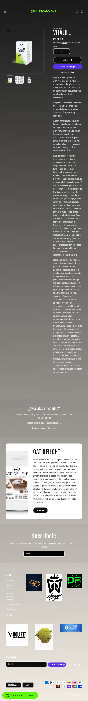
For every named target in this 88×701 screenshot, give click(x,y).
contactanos (10, 580)
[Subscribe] (61, 554)
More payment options (67, 72)
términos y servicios (13, 605)
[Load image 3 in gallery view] (29, 80)
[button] (4, 11)
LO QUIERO (40, 510)
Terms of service (57, 693)
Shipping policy (69, 693)
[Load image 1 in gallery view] (10, 80)
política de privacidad (9, 587)
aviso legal (9, 615)
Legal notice (79, 693)
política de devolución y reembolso (10, 596)
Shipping (64, 42)
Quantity (55, 46)
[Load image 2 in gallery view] (19, 80)
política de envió (11, 610)
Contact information (76, 696)
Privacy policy (47, 693)
